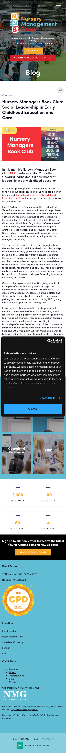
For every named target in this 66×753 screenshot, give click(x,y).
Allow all (33, 408)
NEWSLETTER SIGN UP (33, 552)
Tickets (33, 50)
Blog (11, 678)
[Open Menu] (59, 5)
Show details (47, 397)
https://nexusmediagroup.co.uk (24, 709)
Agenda (13, 669)
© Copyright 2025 (21, 738)
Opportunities (16, 675)
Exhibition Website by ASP (37, 745)
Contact (13, 682)
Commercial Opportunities (33, 57)
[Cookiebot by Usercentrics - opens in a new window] (47, 341)
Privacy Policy (47, 738)
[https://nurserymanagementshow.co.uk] (33, 32)
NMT (13, 173)
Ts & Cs (35, 738)
